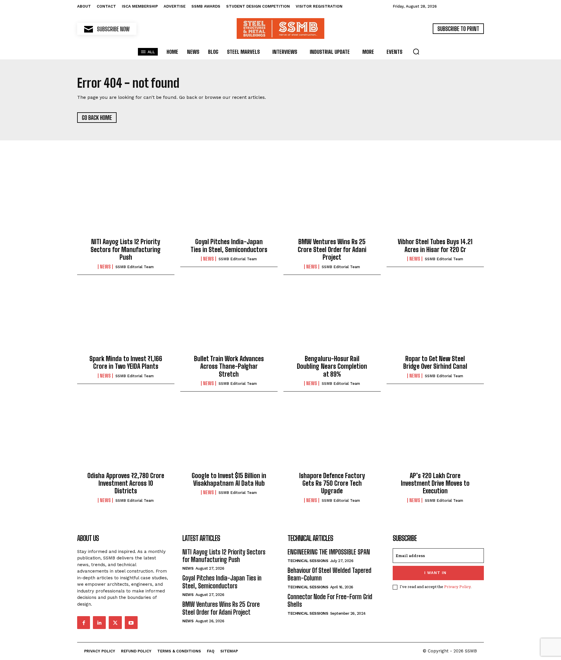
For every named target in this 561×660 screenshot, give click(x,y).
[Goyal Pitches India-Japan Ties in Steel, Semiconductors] (229, 203)
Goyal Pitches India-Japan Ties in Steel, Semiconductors (229, 245)
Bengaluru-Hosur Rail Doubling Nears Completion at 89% (332, 366)
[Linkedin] (99, 622)
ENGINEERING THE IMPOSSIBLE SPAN (329, 552)
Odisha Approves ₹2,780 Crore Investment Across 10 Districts (125, 483)
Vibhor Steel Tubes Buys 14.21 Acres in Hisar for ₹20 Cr (435, 245)
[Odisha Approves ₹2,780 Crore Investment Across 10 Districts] (125, 436)
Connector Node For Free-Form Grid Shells (330, 600)
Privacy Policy (457, 586)
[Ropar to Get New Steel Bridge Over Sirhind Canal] (435, 320)
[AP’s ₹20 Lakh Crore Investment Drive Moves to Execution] (435, 436)
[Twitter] (115, 622)
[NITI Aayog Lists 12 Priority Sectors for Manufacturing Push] (125, 203)
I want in (435, 573)
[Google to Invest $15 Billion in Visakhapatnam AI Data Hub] (229, 436)
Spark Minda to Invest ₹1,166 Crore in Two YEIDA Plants (125, 362)
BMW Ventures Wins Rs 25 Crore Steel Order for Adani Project (332, 249)
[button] (416, 51)
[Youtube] (131, 622)
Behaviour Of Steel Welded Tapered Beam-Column (329, 574)
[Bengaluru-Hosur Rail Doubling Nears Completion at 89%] (332, 320)
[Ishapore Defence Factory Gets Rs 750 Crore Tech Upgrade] (332, 436)
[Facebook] (83, 622)
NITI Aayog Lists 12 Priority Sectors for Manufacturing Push (126, 249)
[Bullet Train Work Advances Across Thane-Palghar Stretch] (229, 320)
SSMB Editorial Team (134, 267)
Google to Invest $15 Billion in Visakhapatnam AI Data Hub (229, 479)
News (105, 266)
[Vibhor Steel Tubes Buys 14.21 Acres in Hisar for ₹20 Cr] (435, 203)
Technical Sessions (308, 561)
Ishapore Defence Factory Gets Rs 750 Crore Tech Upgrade (332, 483)
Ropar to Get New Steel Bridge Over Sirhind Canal (435, 362)
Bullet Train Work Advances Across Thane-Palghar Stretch (229, 366)
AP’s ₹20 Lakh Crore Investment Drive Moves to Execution (435, 483)
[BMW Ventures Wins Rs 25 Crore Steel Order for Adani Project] (332, 203)
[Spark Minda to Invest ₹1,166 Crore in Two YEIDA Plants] (125, 320)
